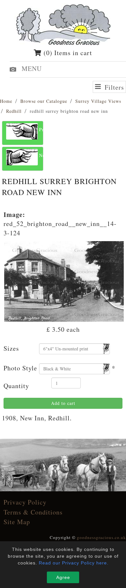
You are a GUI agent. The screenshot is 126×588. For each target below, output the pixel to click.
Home (6, 101)
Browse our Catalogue (43, 101)
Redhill (14, 111)
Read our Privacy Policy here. (74, 562)
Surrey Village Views (98, 101)
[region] (63, 465)
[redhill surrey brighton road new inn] (64, 280)
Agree (63, 577)
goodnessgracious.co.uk (101, 537)
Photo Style (20, 368)
